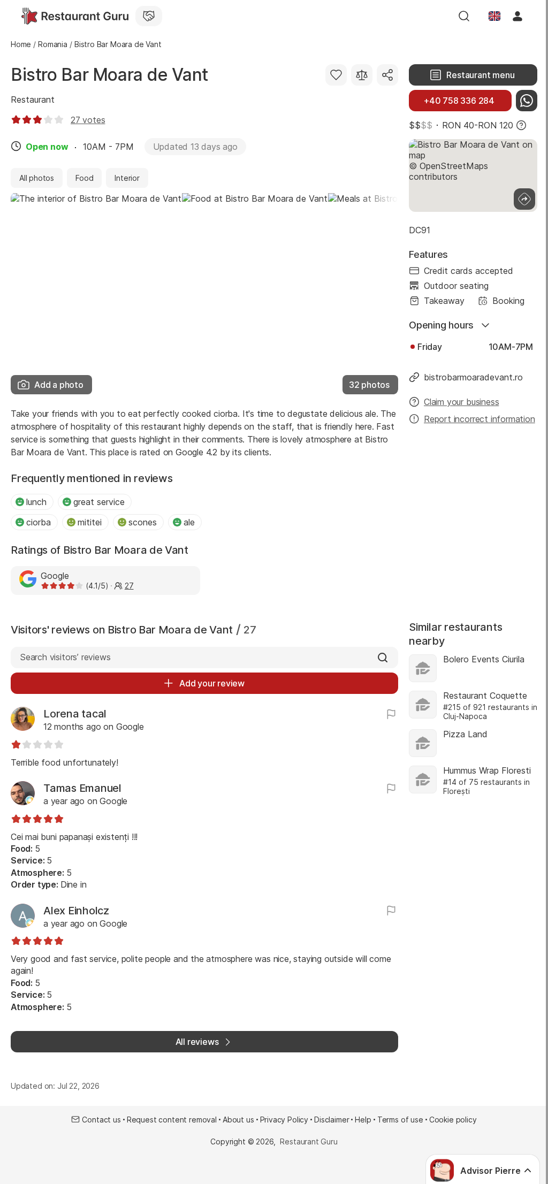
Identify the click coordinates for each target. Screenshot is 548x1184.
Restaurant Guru (308, 1141)
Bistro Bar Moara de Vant (109, 74)
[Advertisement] (473, 517)
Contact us (101, 1119)
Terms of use (400, 1119)
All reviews (197, 1041)
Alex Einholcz (76, 910)
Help (363, 1119)
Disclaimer (331, 1119)
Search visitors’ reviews (65, 657)
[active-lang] (494, 16)
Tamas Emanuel (82, 788)
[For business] (149, 16)
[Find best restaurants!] (74, 16)
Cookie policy (453, 1119)
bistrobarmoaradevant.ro (473, 377)
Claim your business (461, 401)
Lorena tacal (74, 713)
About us (238, 1119)
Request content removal (172, 1119)
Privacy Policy (284, 1119)
